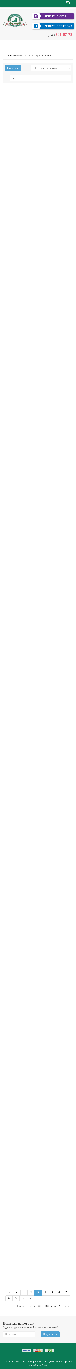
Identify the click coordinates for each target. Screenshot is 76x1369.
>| (31, 1298)
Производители (14, 55)
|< (9, 1292)
